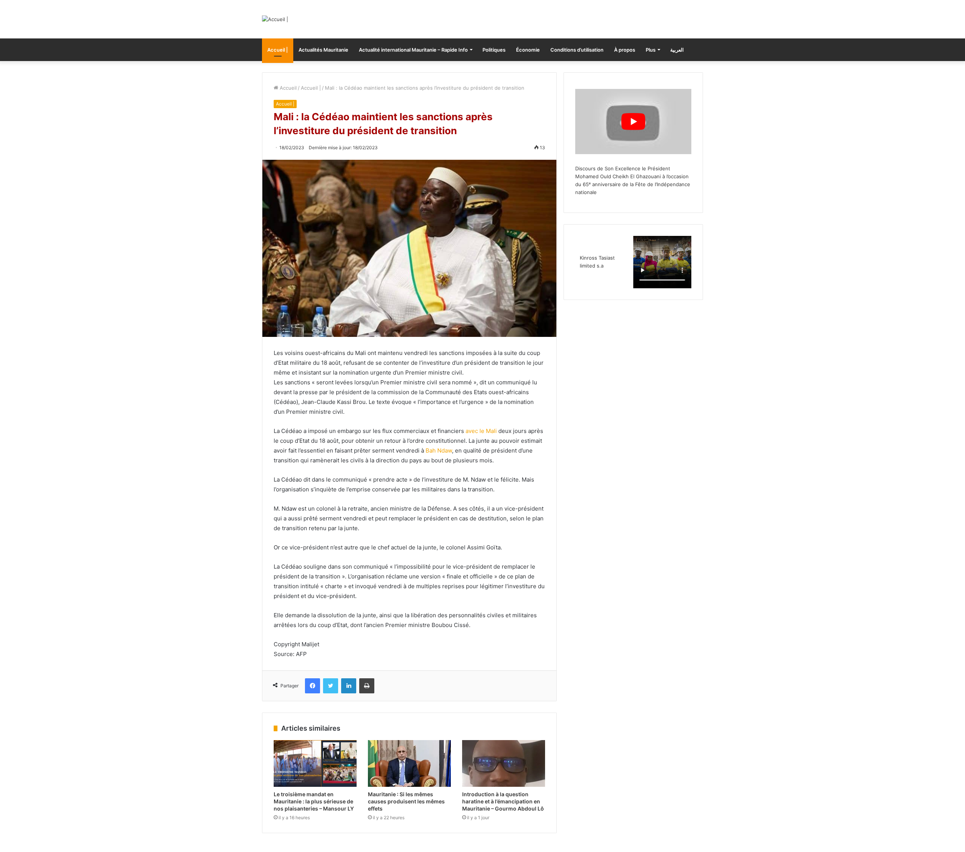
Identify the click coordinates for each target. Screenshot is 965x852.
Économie (528, 50)
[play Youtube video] (633, 121)
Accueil (287, 88)
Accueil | (277, 50)
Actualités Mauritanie (323, 50)
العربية (677, 50)
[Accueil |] (275, 19)
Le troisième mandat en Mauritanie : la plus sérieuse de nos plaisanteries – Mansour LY (314, 801)
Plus (651, 50)
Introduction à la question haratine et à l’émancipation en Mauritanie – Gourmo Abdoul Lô (503, 801)
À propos (624, 50)
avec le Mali (481, 430)
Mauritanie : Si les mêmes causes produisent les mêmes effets (406, 801)
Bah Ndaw (439, 450)
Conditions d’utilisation (577, 50)
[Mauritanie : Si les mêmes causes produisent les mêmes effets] (409, 763)
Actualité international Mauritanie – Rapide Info (413, 50)
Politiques (493, 50)
